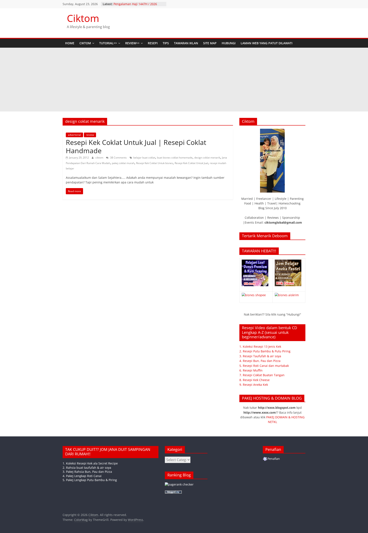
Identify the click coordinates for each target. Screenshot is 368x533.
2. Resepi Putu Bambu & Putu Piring (264, 351)
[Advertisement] (184, 79)
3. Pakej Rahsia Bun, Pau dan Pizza (87, 472)
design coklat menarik (207, 157)
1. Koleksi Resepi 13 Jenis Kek (260, 346)
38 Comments (118, 157)
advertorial (74, 135)
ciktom (99, 157)
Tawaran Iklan (186, 43)
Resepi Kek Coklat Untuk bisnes (154, 163)
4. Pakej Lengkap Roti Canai (82, 476)
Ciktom (83, 18)
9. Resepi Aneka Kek (253, 385)
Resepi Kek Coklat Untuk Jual (191, 163)
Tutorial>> (108, 43)
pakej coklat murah (123, 163)
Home (69, 43)
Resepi (153, 43)
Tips (166, 43)
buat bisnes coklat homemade (175, 157)
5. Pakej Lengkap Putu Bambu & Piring (90, 480)
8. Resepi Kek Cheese (254, 380)
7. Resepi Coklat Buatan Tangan (262, 375)
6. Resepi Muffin (251, 370)
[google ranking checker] (179, 484)
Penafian (273, 459)
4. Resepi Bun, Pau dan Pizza (259, 361)
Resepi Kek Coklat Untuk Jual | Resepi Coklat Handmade (136, 146)
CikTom (85, 43)
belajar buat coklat (144, 157)
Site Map (210, 43)
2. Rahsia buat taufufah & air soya (87, 468)
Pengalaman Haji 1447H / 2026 (135, 4)
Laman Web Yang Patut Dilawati (266, 43)
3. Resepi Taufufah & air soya (260, 356)
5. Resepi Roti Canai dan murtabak (264, 366)
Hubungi (229, 43)
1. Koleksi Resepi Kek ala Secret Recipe (90, 463)
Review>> (132, 43)
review (90, 135)
